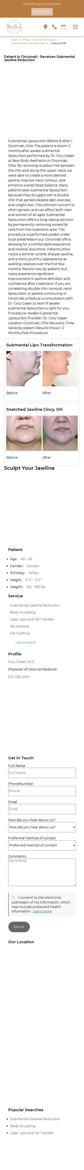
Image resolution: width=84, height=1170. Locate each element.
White (34, 573)
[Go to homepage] (19, 27)
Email (12, 802)
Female (33, 566)
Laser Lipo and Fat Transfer (32, 619)
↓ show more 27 (25, 642)
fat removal (19, 626)
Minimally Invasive (45, 39)
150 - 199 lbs (35, 587)
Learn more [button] (42, 911)
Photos (26, 39)
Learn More (42, 12)
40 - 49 (26, 559)
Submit (18, 927)
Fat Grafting (20, 633)
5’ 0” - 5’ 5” (33, 580)
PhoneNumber (20, 784)
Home (14, 39)
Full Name (16, 766)
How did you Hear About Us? (31, 820)
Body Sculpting (23, 612)
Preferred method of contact (32, 838)
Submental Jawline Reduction (28, 43)
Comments (17, 856)
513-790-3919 (18, 677)
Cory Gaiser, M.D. (21, 662)
